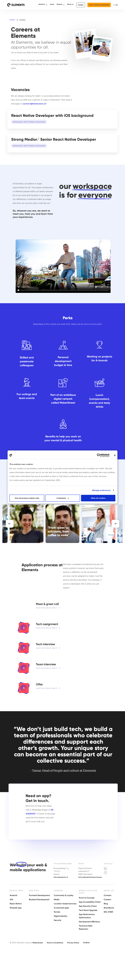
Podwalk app (15, 908)
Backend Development (39, 899)
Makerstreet (38, 943)
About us (70, 4)
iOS (11, 899)
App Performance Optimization (87, 916)
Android (13, 895)
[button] (43, 5)
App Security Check (88, 906)
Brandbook (109, 908)
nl (113, 5)
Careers (80, 5)
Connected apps (61, 908)
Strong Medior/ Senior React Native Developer (53, 139)
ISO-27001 (108, 912)
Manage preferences (101, 490)
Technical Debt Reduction (85, 927)
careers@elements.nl (34, 104)
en (117, 5)
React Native (16, 903)
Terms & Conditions (55, 943)
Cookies (86, 943)
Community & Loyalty (63, 895)
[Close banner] (115, 455)
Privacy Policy (73, 943)
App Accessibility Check (90, 902)
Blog (106, 903)
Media (56, 899)
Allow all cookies (98, 498)
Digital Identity (60, 916)
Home (12, 20)
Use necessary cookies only (27, 498)
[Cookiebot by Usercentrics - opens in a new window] (98, 455)
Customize (61, 498)
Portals (57, 912)
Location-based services (65, 903)
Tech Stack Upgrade (88, 910)
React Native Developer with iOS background (52, 115)
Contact (107, 895)
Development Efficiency (89, 921)
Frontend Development (39, 895)
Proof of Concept (86, 898)
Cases (52, 4)
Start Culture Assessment (99, 5)
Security (57, 920)
